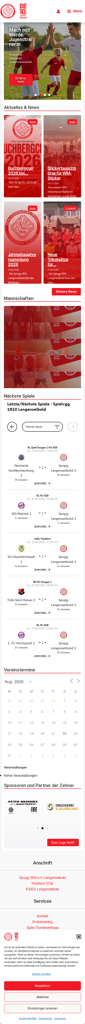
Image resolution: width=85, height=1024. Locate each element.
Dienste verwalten (41, 973)
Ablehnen (42, 997)
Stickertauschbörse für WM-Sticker (62, 173)
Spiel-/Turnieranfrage (43, 928)
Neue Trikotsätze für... (58, 259)
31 (53, 700)
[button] (79, 937)
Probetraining (42, 922)
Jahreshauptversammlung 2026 (22, 259)
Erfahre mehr (20, 79)
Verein (33, 121)
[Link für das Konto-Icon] (58, 11)
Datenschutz (45, 1018)
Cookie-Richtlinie (28, 1018)
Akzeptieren (42, 986)
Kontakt (42, 916)
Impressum (60, 1018)
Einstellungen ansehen (42, 1008)
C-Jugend (70, 208)
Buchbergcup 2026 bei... (20, 171)
